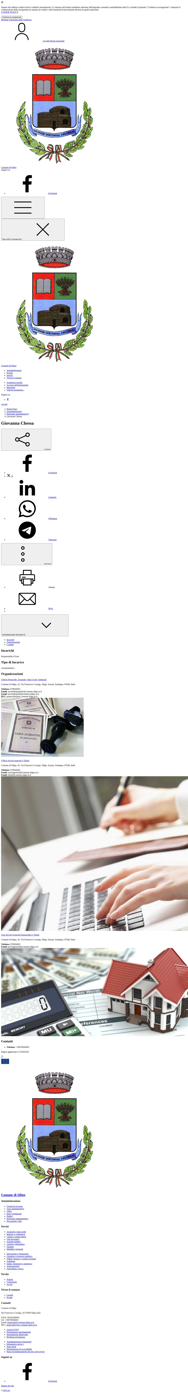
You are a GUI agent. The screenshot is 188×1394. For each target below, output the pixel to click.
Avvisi (9, 1284)
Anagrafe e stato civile (16, 1232)
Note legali (11, 1347)
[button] (14, 370)
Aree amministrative (15, 1209)
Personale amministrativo (17, 414)
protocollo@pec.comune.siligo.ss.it (21, 1325)
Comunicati (12, 1282)
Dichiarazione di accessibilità (19, 1349)
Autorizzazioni (13, 1266)
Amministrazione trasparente (19, 1342)
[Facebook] (8, 399)
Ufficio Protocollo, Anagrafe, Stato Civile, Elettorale (24, 679)
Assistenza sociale (14, 382)
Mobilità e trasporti (15, 1249)
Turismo (10, 1247)
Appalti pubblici (14, 1242)
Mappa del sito (7, 1386)
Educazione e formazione (18, 1254)
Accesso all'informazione (17, 385)
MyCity (6, 1390)
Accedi (4, 404)
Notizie (10, 1279)
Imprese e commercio (16, 1234)
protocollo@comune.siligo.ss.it (20, 1322)
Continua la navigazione (11, 17)
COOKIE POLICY (9, 12)
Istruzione (11, 387)
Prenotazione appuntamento (19, 1332)
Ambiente (11, 1261)
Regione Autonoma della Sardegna (16, 20)
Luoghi (10, 1295)
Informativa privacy (15, 1344)
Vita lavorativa (13, 1239)
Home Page (12, 409)
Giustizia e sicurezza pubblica (19, 1256)
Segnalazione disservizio (17, 1334)
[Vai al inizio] (2, 1057)
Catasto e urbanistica (15, 1244)
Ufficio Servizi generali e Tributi (15, 760)
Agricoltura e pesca (15, 1269)
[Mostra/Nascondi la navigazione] (23, 208)
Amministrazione (14, 411)
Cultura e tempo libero (16, 1237)
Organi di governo (15, 1206)
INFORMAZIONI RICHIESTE (14, 635)
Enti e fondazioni (14, 1214)
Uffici (9, 1211)
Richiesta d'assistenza (16, 1337)
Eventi (9, 1297)
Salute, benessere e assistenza (19, 1264)
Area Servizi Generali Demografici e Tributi (20, 935)
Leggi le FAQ (13, 1329)
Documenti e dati (14, 1221)
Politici (10, 1216)
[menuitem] (32, 473)
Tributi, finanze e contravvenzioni (21, 1259)
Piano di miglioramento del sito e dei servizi (25, 1351)
